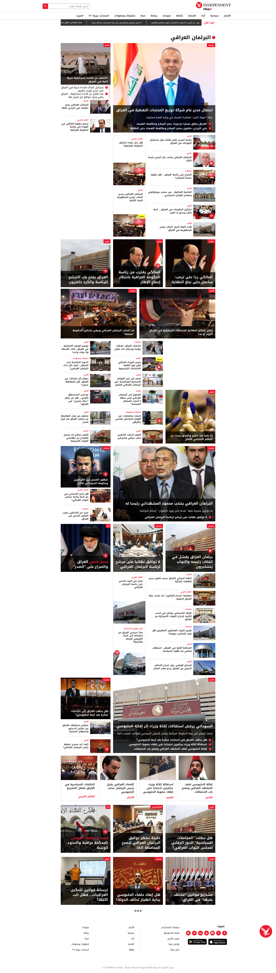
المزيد (79, 15)
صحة (143, 15)
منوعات (166, 15)
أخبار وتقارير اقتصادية (133, 628)
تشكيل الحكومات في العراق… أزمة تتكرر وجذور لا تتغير (172, 211)
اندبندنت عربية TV (98, 15)
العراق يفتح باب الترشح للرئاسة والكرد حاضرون (88, 280)
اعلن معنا (174, 950)
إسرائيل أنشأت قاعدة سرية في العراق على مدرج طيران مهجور (82, 89)
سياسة (214, 15)
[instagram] (212, 933)
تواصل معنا (174, 944)
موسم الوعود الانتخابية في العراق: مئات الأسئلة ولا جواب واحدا (74, 349)
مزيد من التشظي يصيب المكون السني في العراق (75, 516)
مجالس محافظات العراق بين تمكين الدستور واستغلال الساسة (75, 728)
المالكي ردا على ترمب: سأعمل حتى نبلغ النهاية (192, 280)
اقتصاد (192, 15)
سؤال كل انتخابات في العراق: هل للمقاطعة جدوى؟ (76, 381)
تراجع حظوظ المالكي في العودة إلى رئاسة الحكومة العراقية (74, 127)
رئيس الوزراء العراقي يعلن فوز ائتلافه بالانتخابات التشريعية (129, 365)
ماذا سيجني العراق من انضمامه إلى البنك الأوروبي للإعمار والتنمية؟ (130, 637)
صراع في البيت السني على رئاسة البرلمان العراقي (131, 584)
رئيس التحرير (173, 938)
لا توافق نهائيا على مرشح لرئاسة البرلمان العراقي (176, 517)
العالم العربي (82, 120)
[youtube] (206, 933)
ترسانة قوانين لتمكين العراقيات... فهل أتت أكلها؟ (89, 895)
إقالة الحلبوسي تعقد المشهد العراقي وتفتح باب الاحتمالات (170, 748)
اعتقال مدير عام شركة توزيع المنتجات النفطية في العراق (164, 110)
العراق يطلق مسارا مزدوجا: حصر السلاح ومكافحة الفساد (171, 123)
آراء (203, 15)
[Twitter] (218, 933)
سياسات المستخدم (170, 927)
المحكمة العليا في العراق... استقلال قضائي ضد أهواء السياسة (172, 649)
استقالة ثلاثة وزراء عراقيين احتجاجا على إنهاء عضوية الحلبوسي (168, 744)
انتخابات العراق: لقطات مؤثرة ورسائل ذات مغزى (127, 347)
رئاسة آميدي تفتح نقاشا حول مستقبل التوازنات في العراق (171, 141)
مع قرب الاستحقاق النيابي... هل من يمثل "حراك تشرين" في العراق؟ (76, 399)
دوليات (211, 241)
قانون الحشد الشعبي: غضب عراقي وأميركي (129, 436)
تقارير (189, 136)
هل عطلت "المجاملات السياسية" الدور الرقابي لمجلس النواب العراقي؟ (192, 843)
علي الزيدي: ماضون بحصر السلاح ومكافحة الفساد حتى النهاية (168, 128)
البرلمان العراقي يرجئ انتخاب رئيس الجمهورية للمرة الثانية (130, 197)
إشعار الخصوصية (171, 933)
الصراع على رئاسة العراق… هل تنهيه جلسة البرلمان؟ (171, 176)
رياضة (154, 15)
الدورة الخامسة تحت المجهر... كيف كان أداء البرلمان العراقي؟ (75, 365)
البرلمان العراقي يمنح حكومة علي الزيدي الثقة (75, 106)
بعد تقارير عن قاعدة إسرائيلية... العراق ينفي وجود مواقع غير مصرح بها (82, 95)
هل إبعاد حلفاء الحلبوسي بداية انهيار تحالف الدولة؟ (138, 897)
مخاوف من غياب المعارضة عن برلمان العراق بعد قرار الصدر (74, 419)
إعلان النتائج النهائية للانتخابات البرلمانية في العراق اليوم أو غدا (181, 332)
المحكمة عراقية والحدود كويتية (88, 843)
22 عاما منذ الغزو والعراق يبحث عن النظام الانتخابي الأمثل (191, 437)
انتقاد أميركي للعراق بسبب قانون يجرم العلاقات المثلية (170, 580)
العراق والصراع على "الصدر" (90, 564)
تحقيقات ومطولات (124, 15)
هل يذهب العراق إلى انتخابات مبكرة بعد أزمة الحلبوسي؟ (172, 740)
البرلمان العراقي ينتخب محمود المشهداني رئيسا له (169, 503)
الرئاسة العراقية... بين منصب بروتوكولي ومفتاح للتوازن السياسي (170, 193)
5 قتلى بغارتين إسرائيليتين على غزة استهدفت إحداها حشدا (124, 22)
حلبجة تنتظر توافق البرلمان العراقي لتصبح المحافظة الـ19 (141, 843)
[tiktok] (194, 933)
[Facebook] (224, 933)
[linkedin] (200, 933)
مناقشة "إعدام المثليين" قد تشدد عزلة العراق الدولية (170, 597)
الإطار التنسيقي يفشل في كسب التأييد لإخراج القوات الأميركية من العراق (173, 616)
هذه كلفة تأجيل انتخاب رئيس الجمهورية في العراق (176, 228)
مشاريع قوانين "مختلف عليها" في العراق (193, 897)
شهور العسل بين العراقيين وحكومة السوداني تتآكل (91, 481)
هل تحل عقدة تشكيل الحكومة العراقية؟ (131, 144)
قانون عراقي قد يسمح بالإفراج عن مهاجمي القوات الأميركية (76, 438)
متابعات (211, 45)
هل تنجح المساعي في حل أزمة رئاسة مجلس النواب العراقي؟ (76, 497)
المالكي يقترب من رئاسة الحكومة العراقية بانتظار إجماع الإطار (139, 277)
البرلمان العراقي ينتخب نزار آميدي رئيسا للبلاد (170, 159)
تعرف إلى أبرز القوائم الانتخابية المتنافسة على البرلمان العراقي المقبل (127, 381)
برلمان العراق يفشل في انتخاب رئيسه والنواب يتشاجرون (192, 562)
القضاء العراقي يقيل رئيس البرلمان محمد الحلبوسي (120, 788)
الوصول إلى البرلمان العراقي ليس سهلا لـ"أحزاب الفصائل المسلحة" (130, 399)
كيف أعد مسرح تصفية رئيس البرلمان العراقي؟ (75, 746)
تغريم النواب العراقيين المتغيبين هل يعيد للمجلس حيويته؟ (172, 632)
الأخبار (227, 15)
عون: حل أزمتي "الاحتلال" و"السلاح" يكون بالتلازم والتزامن (183, 22)
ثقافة (179, 15)
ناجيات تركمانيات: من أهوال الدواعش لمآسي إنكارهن (128, 419)
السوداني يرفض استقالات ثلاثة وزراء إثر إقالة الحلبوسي (164, 726)
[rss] (188, 933)
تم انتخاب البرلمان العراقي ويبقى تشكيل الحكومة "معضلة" (103, 332)
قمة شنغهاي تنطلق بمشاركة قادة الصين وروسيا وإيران (65, 22)
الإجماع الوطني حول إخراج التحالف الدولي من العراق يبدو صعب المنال (172, 667)
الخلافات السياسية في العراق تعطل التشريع (80, 786)
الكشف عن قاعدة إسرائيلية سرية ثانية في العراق (87, 80)
